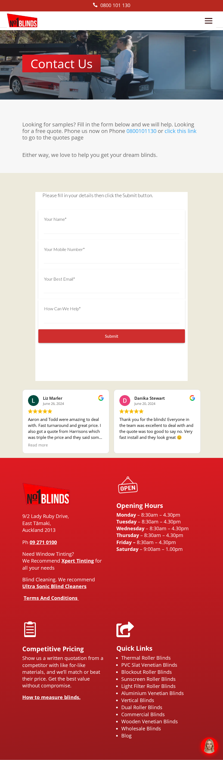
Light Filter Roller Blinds (148, 686)
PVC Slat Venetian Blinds (149, 665)
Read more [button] (38, 445)
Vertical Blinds (137, 700)
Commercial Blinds (143, 714)
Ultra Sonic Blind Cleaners (54, 586)
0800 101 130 (111, 5)
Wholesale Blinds (141, 728)
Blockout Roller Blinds (146, 672)
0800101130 (141, 131)
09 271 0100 (43, 542)
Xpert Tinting (77, 560)
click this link (181, 131)
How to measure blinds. (51, 697)
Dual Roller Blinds (141, 707)
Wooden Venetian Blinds (149, 721)
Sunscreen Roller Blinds (148, 679)
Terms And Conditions (51, 598)
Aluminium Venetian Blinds (152, 693)
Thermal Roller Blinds (146, 657)
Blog (126, 735)
